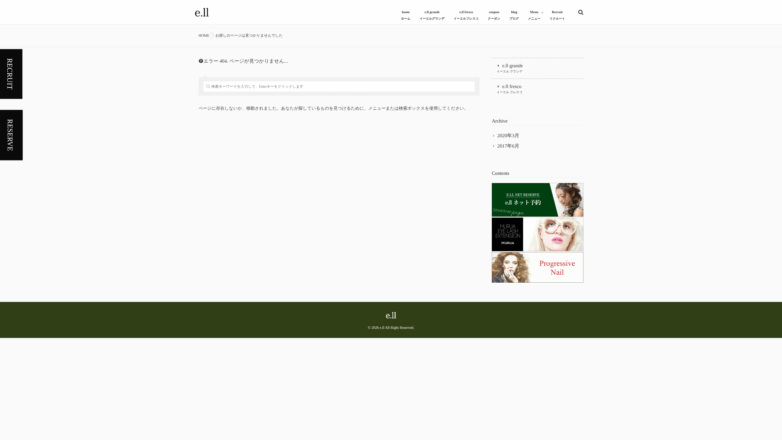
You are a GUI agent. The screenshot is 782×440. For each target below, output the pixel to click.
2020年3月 (508, 135)
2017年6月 (508, 146)
